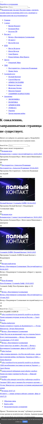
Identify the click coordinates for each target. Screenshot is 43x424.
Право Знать (13, 71)
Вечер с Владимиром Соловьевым (21, 37)
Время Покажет (14, 26)
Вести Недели (13, 43)
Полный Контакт (14, 77)
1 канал (7, 23)
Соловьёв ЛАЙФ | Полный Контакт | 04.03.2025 (18, 252)
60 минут (11, 40)
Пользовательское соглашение (15, 407)
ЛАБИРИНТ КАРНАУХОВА (19, 94)
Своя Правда (13, 54)
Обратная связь (10, 401)
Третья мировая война (16, 113)
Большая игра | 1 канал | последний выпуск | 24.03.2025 (21, 154)
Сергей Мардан (14, 79)
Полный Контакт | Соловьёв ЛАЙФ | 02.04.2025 (18, 203)
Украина (11, 111)
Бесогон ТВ (12, 31)
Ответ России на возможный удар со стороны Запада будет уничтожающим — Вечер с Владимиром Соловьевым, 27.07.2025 (20, 337)
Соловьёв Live (9, 74)
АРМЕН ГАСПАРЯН (16, 82)
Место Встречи (14, 48)
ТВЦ (6, 65)
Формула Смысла (15, 85)
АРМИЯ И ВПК (14, 105)
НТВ (6, 46)
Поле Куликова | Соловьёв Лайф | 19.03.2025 (17, 283)
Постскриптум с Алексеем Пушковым (22, 68)
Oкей (25, 421)
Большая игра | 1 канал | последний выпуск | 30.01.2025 (21, 217)
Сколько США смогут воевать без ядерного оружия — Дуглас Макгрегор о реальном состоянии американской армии (21, 385)
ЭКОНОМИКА (14, 99)
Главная (7, 20)
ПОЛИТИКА (13, 102)
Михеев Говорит (14, 91)
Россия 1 (7, 34)
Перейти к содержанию (9, 4)
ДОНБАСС (12, 108)
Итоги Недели (13, 51)
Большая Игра (13, 29)
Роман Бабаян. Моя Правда (18, 57)
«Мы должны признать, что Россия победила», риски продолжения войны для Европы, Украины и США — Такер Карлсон (20, 357)
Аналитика (8, 96)
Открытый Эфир (14, 63)
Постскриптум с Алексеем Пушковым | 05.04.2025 (19, 168)
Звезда (6, 60)
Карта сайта (8, 404)
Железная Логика (15, 88)
